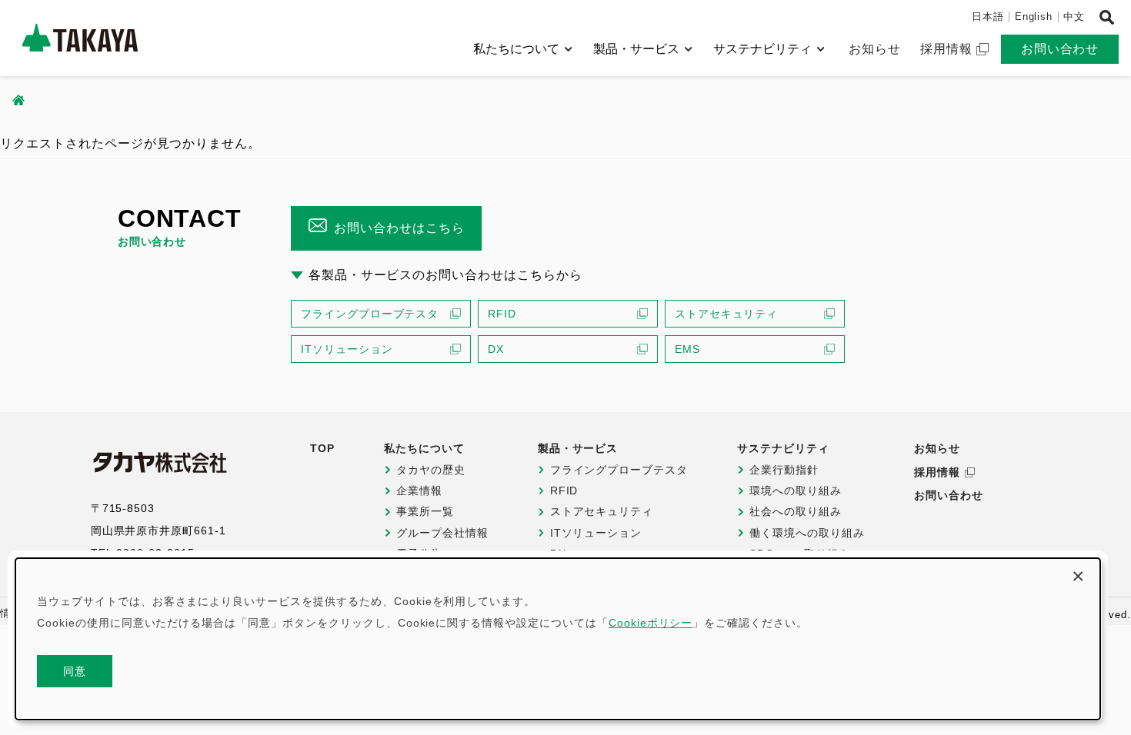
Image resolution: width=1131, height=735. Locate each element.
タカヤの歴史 (430, 470)
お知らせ (875, 48)
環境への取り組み (795, 490)
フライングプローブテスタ (370, 314)
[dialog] (557, 639)
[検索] (1107, 17)
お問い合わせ (1060, 48)
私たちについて (516, 48)
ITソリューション (347, 349)
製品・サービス (636, 48)
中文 (1074, 16)
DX (496, 349)
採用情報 (946, 48)
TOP (322, 448)
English (1034, 16)
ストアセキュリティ (727, 314)
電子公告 (419, 553)
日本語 (988, 16)
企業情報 (419, 490)
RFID (502, 314)
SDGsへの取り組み (799, 553)
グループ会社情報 (442, 533)
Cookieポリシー (651, 623)
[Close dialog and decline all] (1077, 574)
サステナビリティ (762, 48)
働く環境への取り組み (807, 533)
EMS (687, 349)
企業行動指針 (784, 470)
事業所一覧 (425, 511)
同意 (75, 671)
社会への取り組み (795, 511)
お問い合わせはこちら (399, 227)
